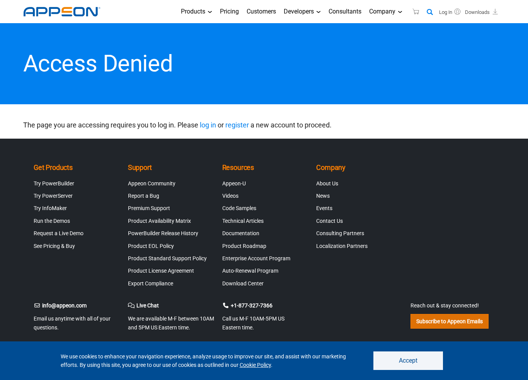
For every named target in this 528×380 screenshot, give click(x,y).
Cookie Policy (255, 365)
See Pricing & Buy (54, 246)
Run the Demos (52, 221)
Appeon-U (234, 183)
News (323, 196)
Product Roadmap (244, 246)
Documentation (240, 233)
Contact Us (329, 221)
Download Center (243, 283)
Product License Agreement (161, 271)
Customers (261, 11)
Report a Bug (143, 196)
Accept (408, 360)
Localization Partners (342, 246)
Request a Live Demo (58, 233)
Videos (230, 196)
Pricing (229, 11)
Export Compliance (150, 283)
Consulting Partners (340, 233)
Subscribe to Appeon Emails (449, 321)
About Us (327, 183)
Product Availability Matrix (159, 221)
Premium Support (149, 208)
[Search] (430, 12)
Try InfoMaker (50, 208)
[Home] (65, 11)
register (237, 125)
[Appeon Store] (411, 11)
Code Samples (239, 208)
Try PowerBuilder (54, 183)
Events (324, 208)
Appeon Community (151, 183)
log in (208, 125)
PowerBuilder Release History (163, 233)
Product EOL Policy (151, 246)
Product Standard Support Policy (167, 258)
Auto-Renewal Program (250, 271)
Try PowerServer (53, 196)
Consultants (345, 11)
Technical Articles (243, 221)
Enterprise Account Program (256, 258)
